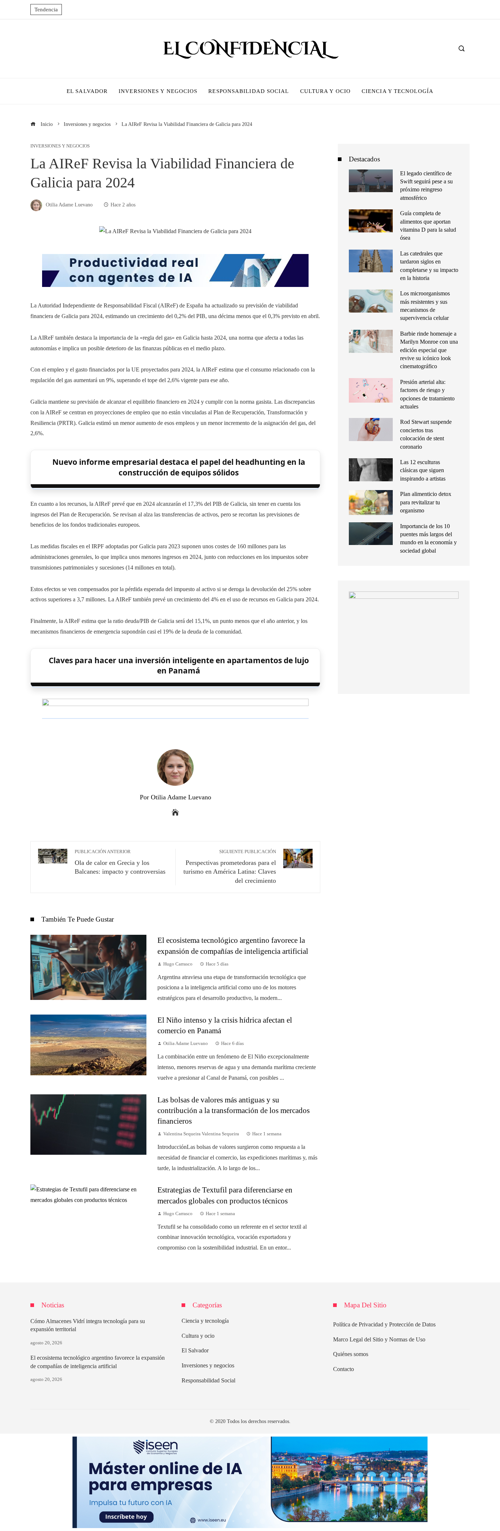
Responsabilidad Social (208, 1380)
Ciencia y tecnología (205, 1321)
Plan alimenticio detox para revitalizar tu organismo (425, 502)
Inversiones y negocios (60, 146)
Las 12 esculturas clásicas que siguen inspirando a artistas (422, 470)
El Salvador (195, 1350)
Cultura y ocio (198, 1336)
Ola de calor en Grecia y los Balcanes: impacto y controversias (120, 862)
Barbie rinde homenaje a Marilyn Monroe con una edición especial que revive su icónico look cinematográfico (429, 350)
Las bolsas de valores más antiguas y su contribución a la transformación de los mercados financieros (233, 1110)
